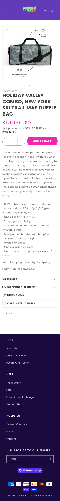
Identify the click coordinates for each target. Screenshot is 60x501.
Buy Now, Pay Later (17, 362)
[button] (6, 10)
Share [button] (9, 313)
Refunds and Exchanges (20, 397)
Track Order (13, 382)
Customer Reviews (17, 355)
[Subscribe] (49, 459)
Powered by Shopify (42, 495)
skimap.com (28, 269)
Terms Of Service (17, 424)
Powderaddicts (24, 495)
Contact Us (13, 404)
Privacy (10, 431)
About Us (11, 348)
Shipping (11, 438)
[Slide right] (37, 85)
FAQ (8, 390)
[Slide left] (23, 85)
